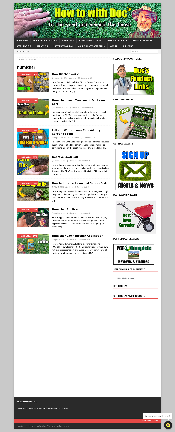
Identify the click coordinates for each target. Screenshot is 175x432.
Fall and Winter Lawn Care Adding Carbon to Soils (76, 131)
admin (73, 78)
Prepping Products (117, 40)
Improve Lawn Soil (65, 157)
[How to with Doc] (87, 36)
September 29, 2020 (62, 137)
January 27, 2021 (61, 78)
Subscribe (128, 46)
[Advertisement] (133, 348)
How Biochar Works (66, 74)
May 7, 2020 (59, 187)
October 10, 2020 (61, 107)
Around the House (142, 40)
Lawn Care (68, 40)
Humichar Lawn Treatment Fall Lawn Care (78, 102)
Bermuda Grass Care (90, 40)
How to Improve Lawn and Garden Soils (79, 183)
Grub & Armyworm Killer (91, 46)
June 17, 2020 (59, 161)
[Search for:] (144, 51)
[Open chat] (168, 425)
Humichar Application (67, 209)
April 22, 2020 (59, 213)
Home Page (22, 40)
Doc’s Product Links (44, 40)
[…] (73, 91)
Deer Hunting (24, 46)
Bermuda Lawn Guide (150, 421)
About (113, 46)
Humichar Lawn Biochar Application (77, 236)
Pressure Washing (63, 46)
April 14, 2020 (59, 239)
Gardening (42, 46)
